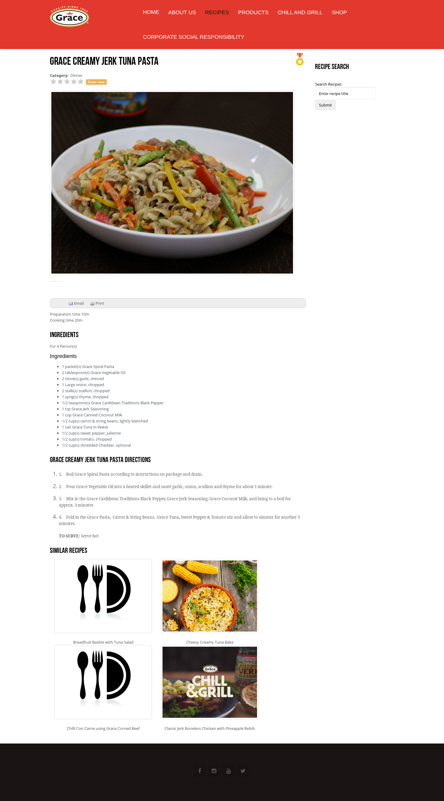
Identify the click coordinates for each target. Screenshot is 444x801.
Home (151, 12)
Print (99, 303)
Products (253, 12)
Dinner (76, 75)
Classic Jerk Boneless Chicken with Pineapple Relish (210, 728)
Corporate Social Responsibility (193, 37)
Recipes (217, 12)
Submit (325, 105)
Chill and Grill (300, 12)
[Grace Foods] (69, 17)
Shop (339, 12)
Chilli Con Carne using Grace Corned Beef (103, 728)
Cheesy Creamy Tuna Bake (209, 642)
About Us (182, 12)
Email (78, 303)
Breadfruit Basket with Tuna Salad (103, 642)
